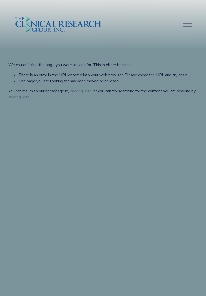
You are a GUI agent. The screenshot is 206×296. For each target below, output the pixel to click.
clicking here (81, 91)
